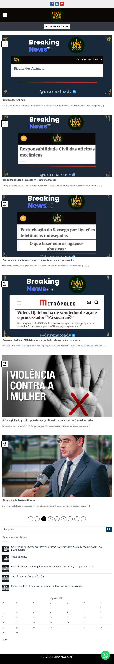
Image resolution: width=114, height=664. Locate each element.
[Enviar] (109, 529)
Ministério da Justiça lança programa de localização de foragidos (46, 586)
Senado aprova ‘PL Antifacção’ (27, 576)
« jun (4, 639)
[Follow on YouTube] (62, 4)
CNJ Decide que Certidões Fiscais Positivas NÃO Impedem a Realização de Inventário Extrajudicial (56, 548)
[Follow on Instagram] (57, 4)
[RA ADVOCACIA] (57, 15)
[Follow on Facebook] (52, 4)
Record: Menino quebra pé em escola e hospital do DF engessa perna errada (52, 566)
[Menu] (5, 15)
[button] (105, 655)
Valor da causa (19, 556)
